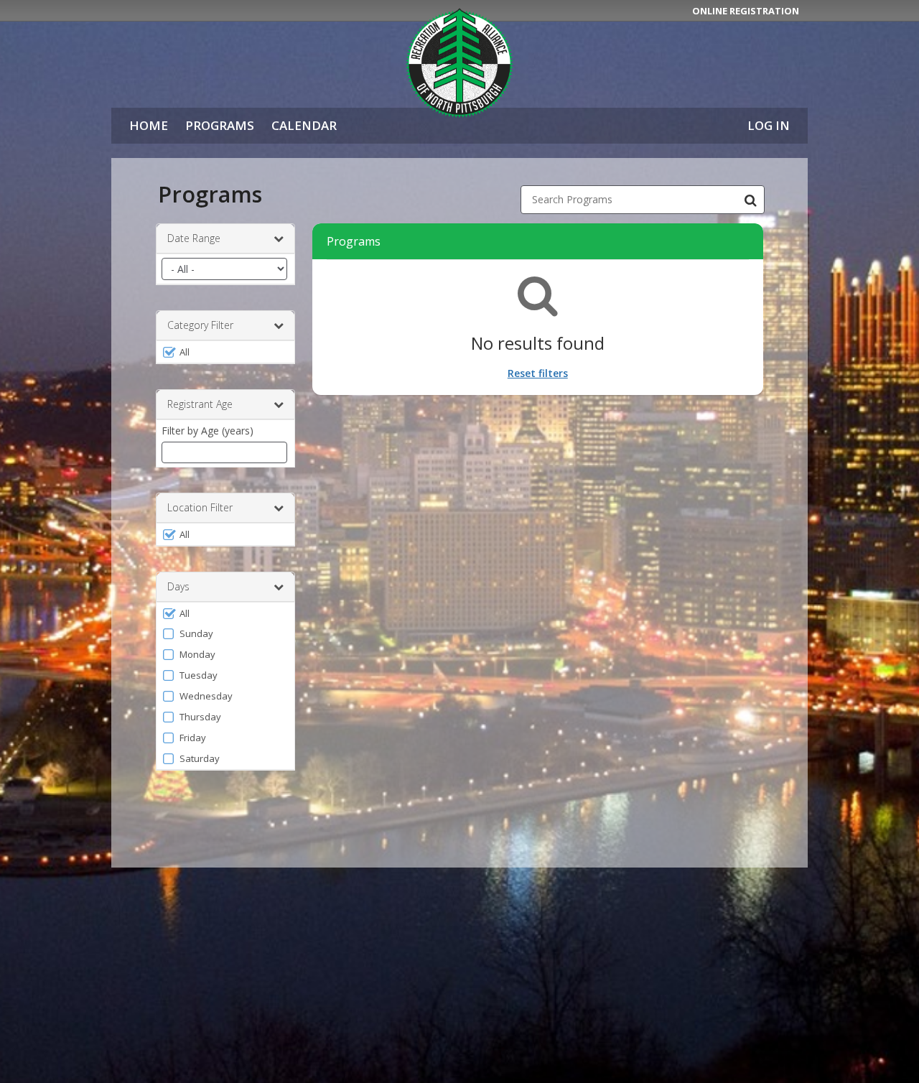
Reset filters (538, 373)
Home (148, 125)
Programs (219, 125)
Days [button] (178, 586)
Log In (768, 125)
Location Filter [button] (200, 507)
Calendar (304, 125)
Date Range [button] (193, 238)
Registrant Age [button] (200, 404)
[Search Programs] (750, 199)
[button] (225, 352)
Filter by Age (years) (207, 430)
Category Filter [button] (200, 325)
